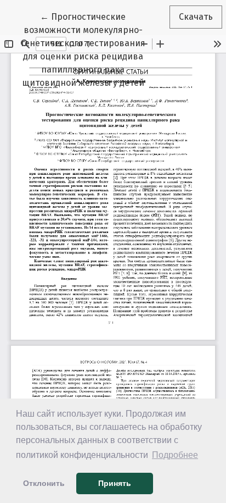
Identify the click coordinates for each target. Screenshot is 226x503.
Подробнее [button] (175, 455)
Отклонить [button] (44, 483)
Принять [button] (114, 483)
